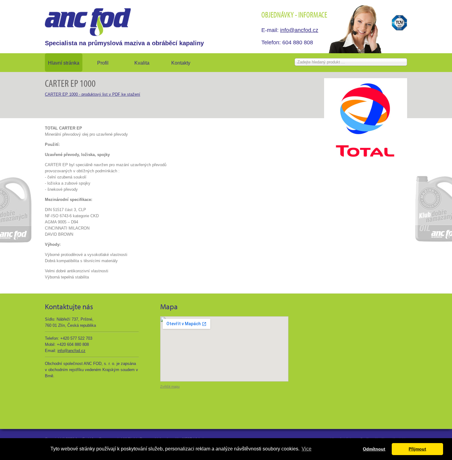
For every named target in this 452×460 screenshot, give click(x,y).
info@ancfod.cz (299, 30)
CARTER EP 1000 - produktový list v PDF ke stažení (92, 94)
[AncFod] (88, 22)
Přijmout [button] (417, 448)
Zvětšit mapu (170, 386)
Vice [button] (306, 448)
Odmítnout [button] (374, 448)
